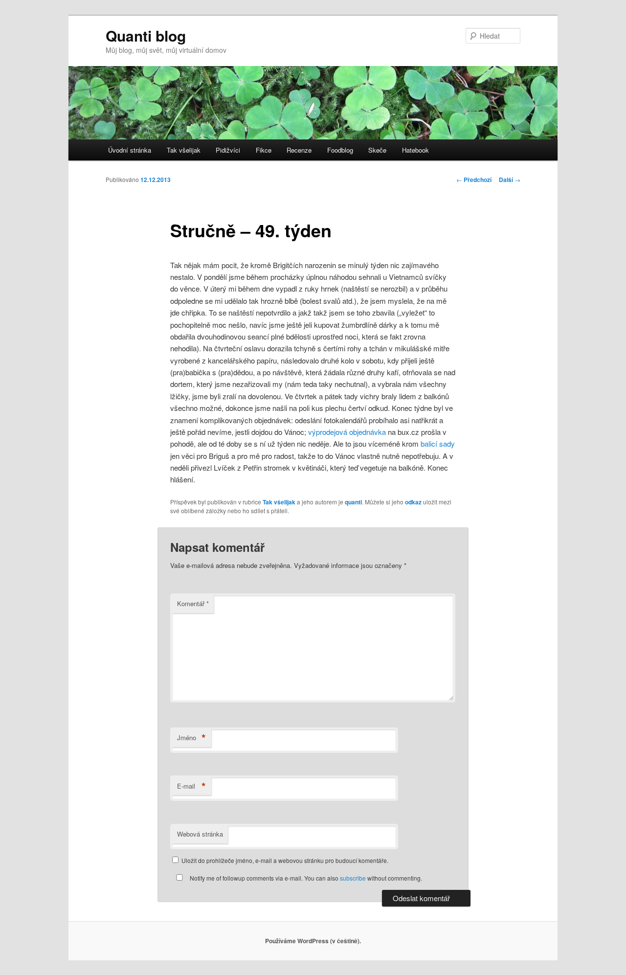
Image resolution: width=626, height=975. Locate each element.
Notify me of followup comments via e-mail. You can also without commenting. (305, 878)
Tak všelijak (184, 150)
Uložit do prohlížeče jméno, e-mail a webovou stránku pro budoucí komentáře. (284, 860)
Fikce (263, 150)
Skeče (377, 150)
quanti (353, 502)
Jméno (191, 738)
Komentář (193, 603)
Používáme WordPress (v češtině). (313, 940)
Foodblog (340, 150)
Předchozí (474, 179)
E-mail (191, 786)
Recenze (299, 150)
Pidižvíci (228, 150)
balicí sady (438, 443)
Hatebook (415, 150)
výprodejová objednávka (347, 432)
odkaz (413, 502)
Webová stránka (200, 834)
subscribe (353, 878)
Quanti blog (146, 35)
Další (509, 179)
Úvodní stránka (129, 150)
